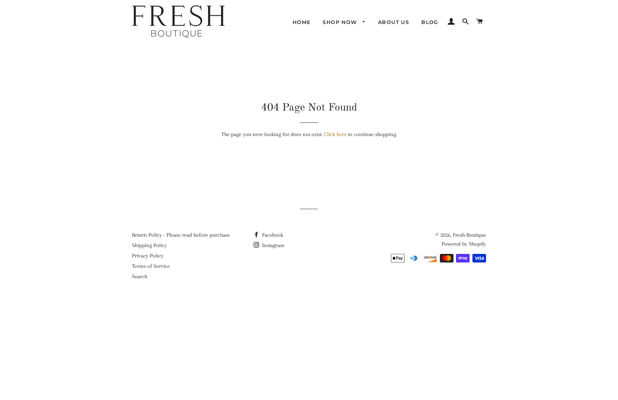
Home (302, 22)
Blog (429, 22)
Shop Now (341, 22)
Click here (335, 134)
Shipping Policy (149, 245)
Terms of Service (151, 266)
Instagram (273, 245)
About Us (393, 22)
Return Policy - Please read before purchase (181, 235)
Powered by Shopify (464, 244)
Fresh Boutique (469, 235)
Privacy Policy (147, 255)
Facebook (272, 235)
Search (139, 276)
